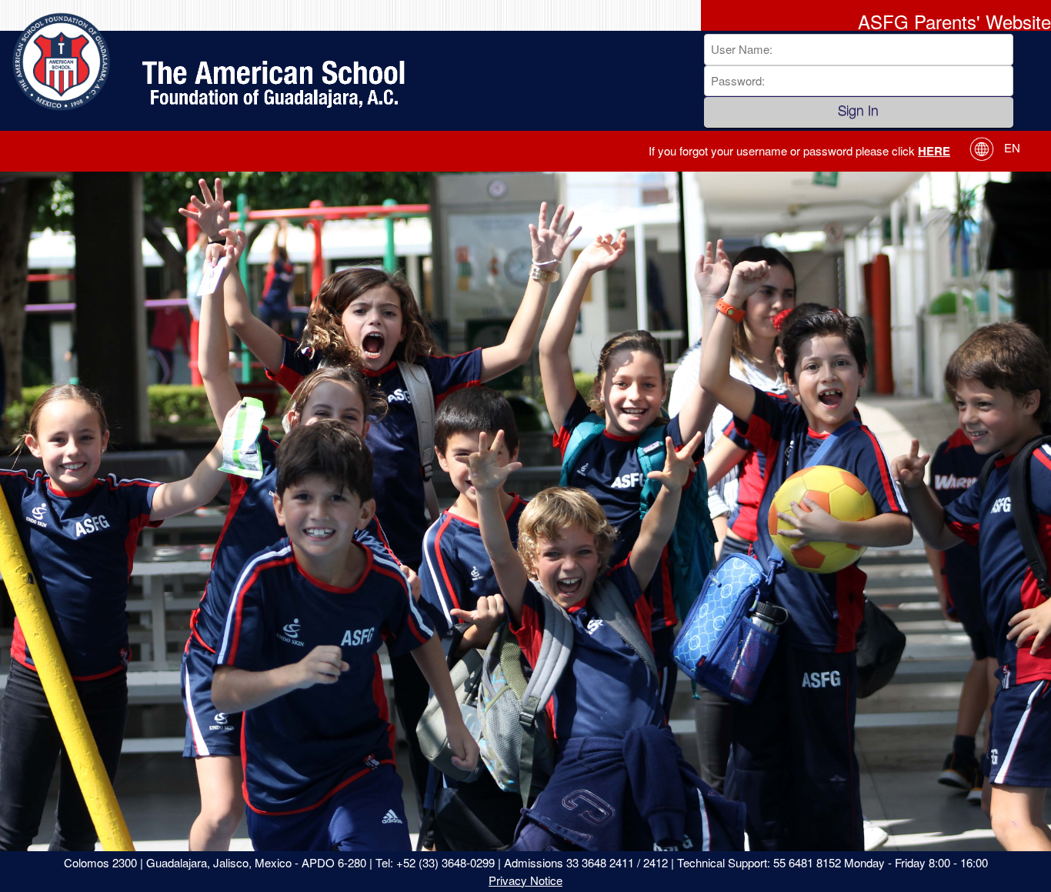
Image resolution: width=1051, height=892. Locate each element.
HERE (934, 150)
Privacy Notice (525, 880)
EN (1010, 147)
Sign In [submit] (858, 112)
